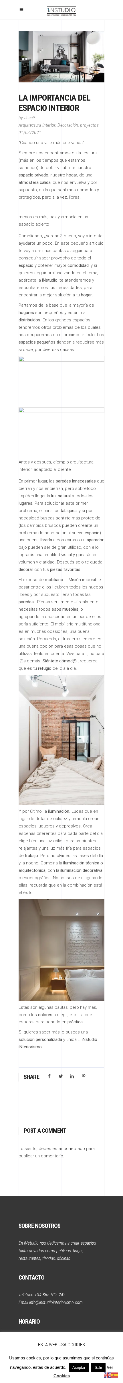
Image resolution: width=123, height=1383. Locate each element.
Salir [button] (98, 1367)
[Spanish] (115, 1374)
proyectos (89, 125)
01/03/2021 (30, 132)
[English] (107, 1374)
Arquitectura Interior (37, 125)
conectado (74, 1148)
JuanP (29, 117)
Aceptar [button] (78, 1367)
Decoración (67, 125)
